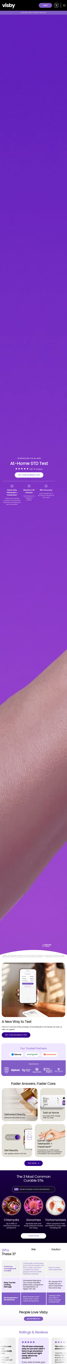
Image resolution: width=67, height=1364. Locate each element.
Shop (45, 5)
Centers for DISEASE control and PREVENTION (35, 1189)
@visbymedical (33, 1319)
